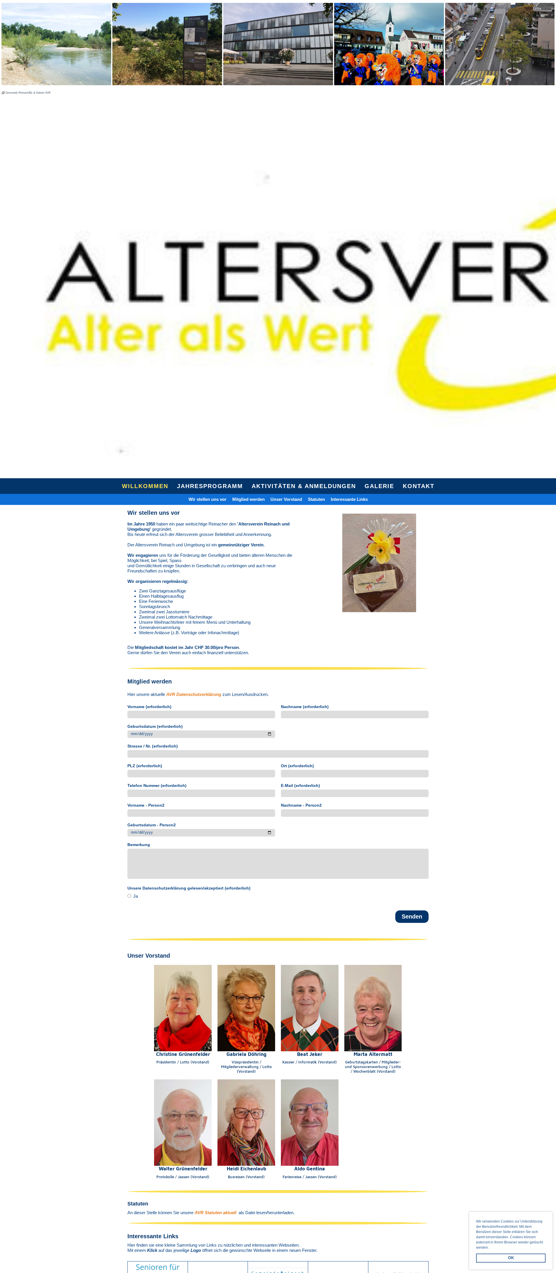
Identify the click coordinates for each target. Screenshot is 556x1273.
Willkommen (145, 486)
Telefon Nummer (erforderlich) (156, 785)
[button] (490, 1248)
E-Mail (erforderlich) (300, 785)
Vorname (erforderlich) (149, 706)
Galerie (379, 486)
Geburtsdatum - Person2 (151, 825)
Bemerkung (138, 844)
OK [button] (511, 1258)
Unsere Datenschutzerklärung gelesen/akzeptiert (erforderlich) (188, 888)
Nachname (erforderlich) (305, 706)
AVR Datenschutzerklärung (193, 694)
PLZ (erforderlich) (144, 765)
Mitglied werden (248, 499)
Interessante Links (349, 499)
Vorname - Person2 (145, 805)
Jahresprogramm (210, 486)
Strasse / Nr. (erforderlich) (152, 746)
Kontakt (418, 486)
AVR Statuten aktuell (215, 1212)
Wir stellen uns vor (207, 499)
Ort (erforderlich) (297, 765)
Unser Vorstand (286, 499)
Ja (135, 896)
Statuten (316, 499)
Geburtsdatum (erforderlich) (155, 726)
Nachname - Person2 (301, 805)
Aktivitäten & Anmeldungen (304, 486)
